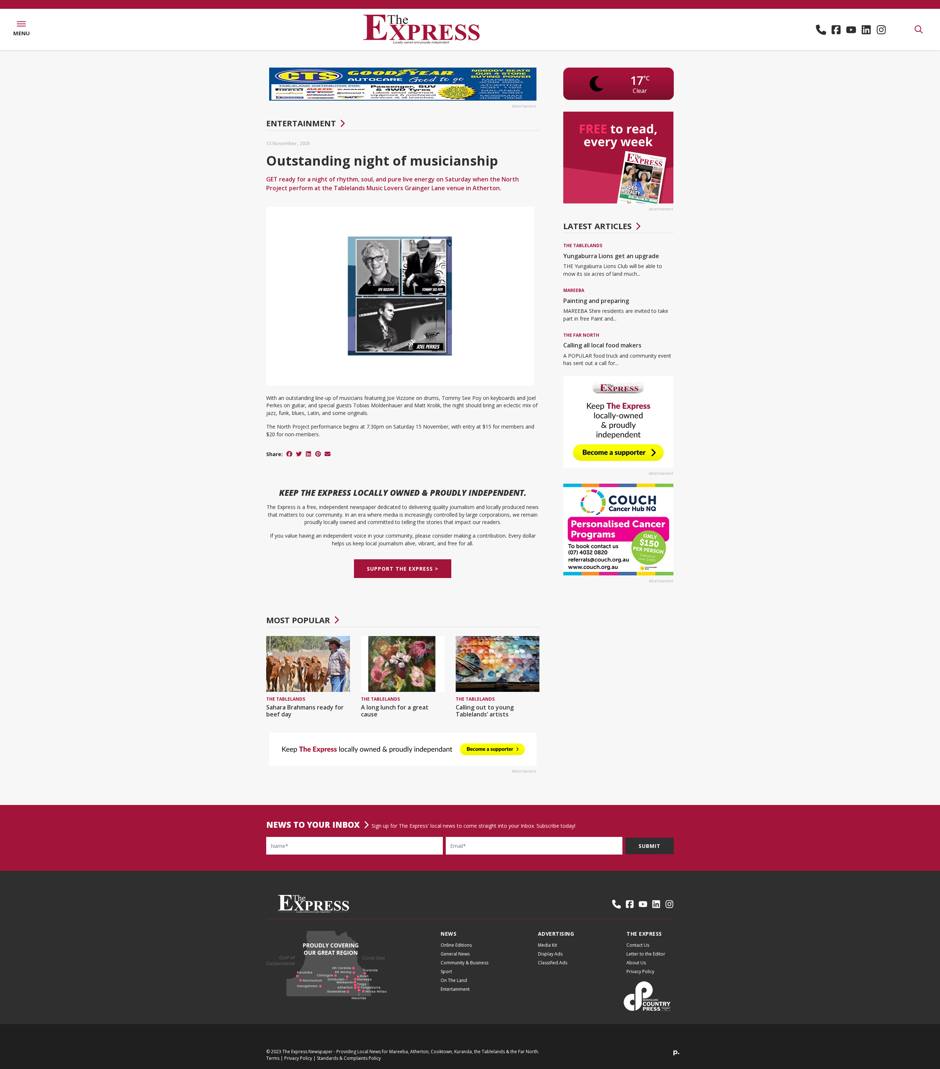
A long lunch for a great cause (395, 710)
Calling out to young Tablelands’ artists (485, 710)
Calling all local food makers (602, 345)
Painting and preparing (596, 301)
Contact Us (637, 945)
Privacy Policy (640, 971)
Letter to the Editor (645, 954)
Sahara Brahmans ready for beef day (305, 710)
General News (455, 954)
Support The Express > (402, 568)
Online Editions (456, 945)
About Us (636, 963)
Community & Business (464, 963)
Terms (272, 1058)
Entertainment (301, 123)
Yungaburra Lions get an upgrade (611, 256)
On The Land (454, 980)
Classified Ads (552, 963)
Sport (446, 971)
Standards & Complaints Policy (349, 1058)
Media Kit (547, 945)
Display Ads (550, 954)
